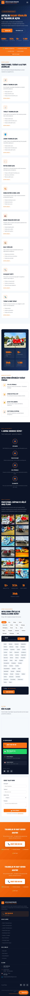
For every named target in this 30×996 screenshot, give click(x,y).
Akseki (4, 622)
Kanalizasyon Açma (6, 932)
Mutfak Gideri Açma (6, 930)
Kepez (4, 630)
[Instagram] (24, 985)
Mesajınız (5, 800)
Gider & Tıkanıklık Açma (7, 923)
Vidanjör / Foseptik (6, 935)
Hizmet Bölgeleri (5, 955)
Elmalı (11, 625)
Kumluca (23, 630)
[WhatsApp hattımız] (11, 771)
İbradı (11, 627)
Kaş (16, 627)
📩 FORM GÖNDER (15, 810)
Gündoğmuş (5, 627)
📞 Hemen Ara (6, 30)
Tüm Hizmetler (19, 30)
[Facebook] (21, 985)
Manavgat (5, 633)
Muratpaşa (12, 633)
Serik (18, 633)
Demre (20, 622)
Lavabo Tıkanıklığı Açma (7, 928)
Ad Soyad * (6, 783)
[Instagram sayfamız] (8, 771)
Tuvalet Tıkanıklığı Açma (7, 925)
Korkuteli (17, 630)
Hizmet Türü (6, 795)
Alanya (14, 622)
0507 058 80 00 (20, 813)
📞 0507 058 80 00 (9, 691)
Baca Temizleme (5, 937)
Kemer (21, 627)
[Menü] (27, 2)
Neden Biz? (4, 950)
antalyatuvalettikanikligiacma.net (15, 993)
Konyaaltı (10, 630)
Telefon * (6, 789)
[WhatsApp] (27, 985)
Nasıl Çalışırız (5, 953)
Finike (17, 625)
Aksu (9, 622)
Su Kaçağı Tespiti (5, 940)
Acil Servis (4, 958)
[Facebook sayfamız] (4, 771)
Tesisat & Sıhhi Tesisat (6, 942)
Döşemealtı (5, 625)
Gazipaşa (23, 625)
